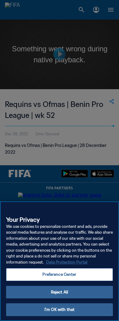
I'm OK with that (59, 309)
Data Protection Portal (66, 262)
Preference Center (59, 274)
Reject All (59, 292)
